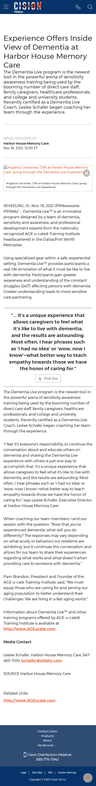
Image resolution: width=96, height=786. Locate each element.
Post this (51, 378)
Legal (24, 772)
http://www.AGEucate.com (29, 629)
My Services (46, 745)
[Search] (90, 7)
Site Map (37, 772)
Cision (54, 779)
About (47, 740)
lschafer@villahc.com (41, 660)
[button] (48, 169)
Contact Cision (47, 731)
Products (47, 736)
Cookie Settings (67, 772)
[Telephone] (78, 7)
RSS (50, 772)
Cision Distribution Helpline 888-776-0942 (48, 757)
